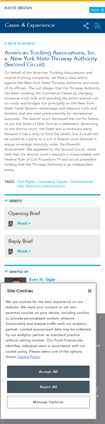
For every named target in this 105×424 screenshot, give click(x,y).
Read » (24, 223)
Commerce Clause (52, 181)
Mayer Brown (27, 8)
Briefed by (19, 272)
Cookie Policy (28, 356)
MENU (95, 10)
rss (97, 26)
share (86, 25)
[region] (48, 351)
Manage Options (48, 402)
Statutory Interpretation (45, 186)
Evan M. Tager (42, 279)
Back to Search (21, 43)
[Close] (89, 291)
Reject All (48, 386)
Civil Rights (26, 181)
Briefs (16, 201)
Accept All (48, 371)
